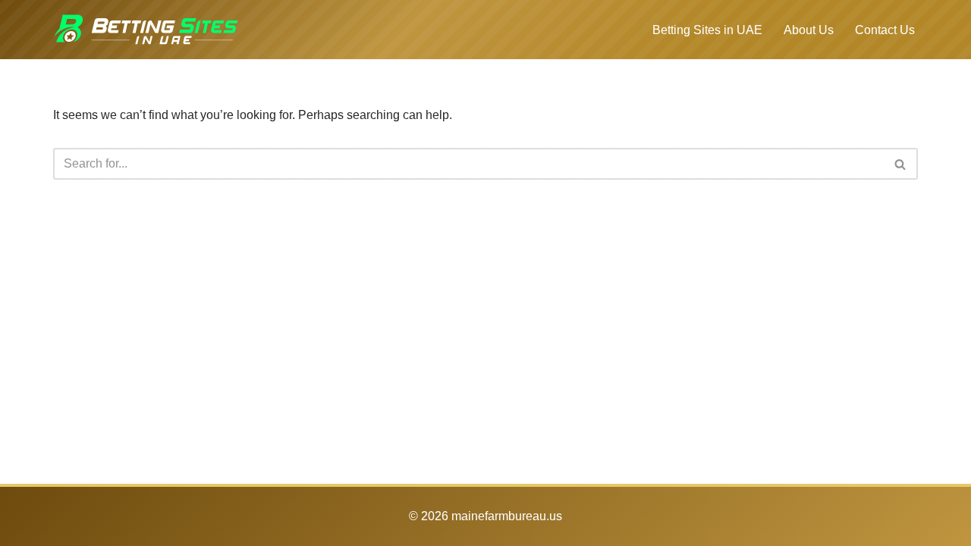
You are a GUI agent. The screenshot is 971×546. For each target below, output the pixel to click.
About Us (809, 30)
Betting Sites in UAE (707, 30)
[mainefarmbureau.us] (146, 30)
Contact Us (885, 30)
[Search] (901, 164)
